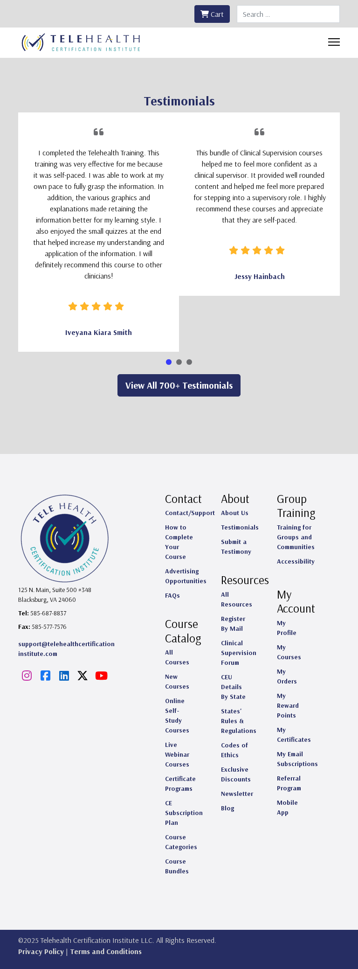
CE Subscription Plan (184, 813)
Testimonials (240, 527)
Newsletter (237, 793)
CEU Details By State (233, 687)
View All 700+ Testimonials (179, 385)
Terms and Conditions (106, 951)
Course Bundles (177, 866)
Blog (227, 808)
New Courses (177, 681)
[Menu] (334, 42)
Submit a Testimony (236, 546)
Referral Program (289, 783)
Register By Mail (233, 623)
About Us (234, 513)
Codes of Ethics (234, 750)
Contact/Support (190, 513)
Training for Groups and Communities (296, 537)
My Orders (287, 676)
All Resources (236, 599)
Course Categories (181, 842)
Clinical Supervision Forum (238, 653)
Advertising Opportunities (186, 576)
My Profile (286, 628)
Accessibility (296, 561)
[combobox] (288, 14)
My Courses (289, 652)
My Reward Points (288, 705)
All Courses (177, 657)
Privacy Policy (41, 951)
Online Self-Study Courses (177, 715)
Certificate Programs (180, 783)
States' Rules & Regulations (238, 721)
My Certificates (294, 734)
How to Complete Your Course (179, 542)
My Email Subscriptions (297, 759)
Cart (216, 14)
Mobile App (287, 807)
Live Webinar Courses (177, 754)
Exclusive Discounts (236, 774)
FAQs (172, 595)
